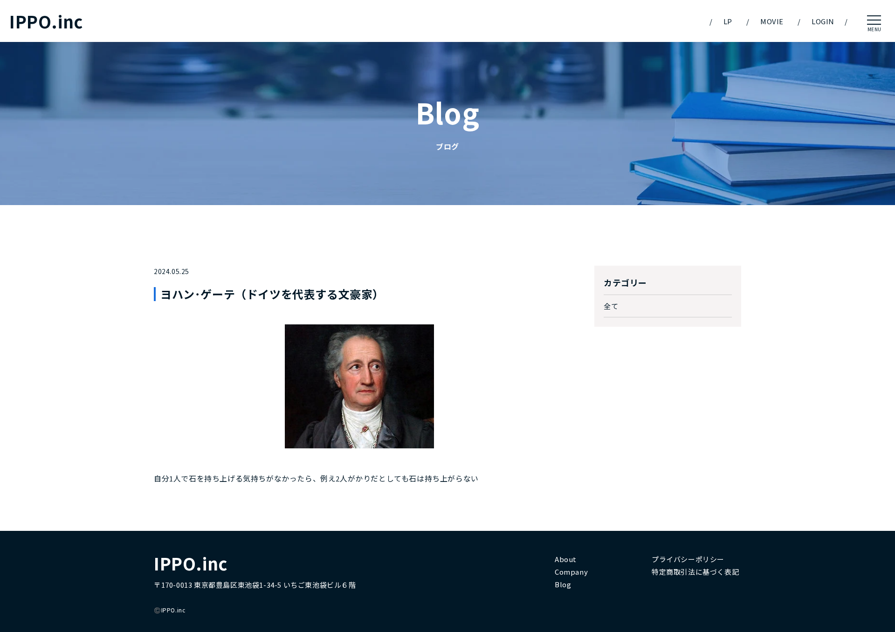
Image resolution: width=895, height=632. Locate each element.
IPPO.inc (46, 21)
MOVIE (772, 21)
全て (611, 306)
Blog (563, 584)
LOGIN (823, 21)
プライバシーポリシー (688, 559)
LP (727, 21)
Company (571, 572)
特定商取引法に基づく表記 (695, 572)
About (566, 559)
